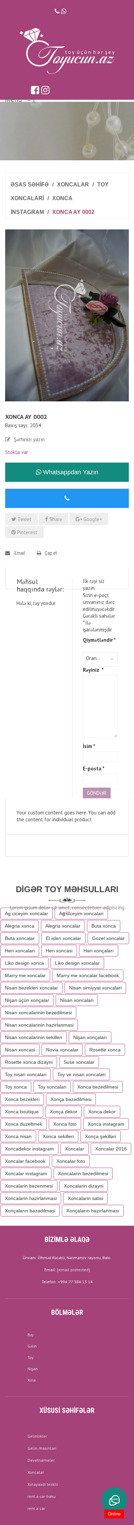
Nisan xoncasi (20, 1049)
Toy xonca (16, 1087)
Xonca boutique (22, 1111)
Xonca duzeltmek (23, 1124)
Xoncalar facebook (25, 1161)
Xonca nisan (18, 1136)
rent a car (36, 1508)
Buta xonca (103, 926)
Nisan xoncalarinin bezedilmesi (38, 1012)
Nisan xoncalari (76, 1000)
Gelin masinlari (41, 1448)
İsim (89, 746)
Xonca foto (65, 1124)
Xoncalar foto (70, 1161)
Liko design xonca (24, 963)
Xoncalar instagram (26, 1173)
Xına (31, 1380)
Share (55, 519)
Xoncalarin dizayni (83, 1186)
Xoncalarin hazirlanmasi (31, 1198)
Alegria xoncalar (62, 926)
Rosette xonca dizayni (29, 1062)
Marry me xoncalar (25, 975)
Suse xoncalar (79, 1062)
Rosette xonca (105, 1049)
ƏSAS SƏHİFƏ (30, 184)
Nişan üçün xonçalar (27, 1000)
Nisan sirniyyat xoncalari (95, 988)
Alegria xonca (19, 926)
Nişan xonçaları (90, 1037)
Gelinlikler (37, 1436)
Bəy (30, 1334)
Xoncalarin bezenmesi (29, 1186)
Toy (30, 1357)
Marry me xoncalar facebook (88, 975)
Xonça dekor (63, 1111)
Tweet (24, 519)
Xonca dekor (102, 1111)
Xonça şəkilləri (100, 1136)
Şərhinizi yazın (29, 439)
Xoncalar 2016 (111, 1148)
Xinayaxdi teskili (42, 1484)
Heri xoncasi (59, 950)
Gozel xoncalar (108, 938)
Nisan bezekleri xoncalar (31, 988)
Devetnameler (41, 1460)
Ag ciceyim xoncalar (26, 913)
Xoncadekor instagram (29, 1148)
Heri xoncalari (20, 950)
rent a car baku (41, 1496)
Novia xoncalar (62, 1049)
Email (19, 553)
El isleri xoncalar (63, 938)
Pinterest (26, 532)
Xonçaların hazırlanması (92, 1210)
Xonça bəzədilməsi (71, 1099)
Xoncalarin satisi (85, 1198)
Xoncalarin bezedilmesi (83, 1173)
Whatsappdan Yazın (69, 472)
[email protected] (73, 1269)
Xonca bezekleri (22, 1099)
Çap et (51, 553)
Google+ (92, 519)
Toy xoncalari (52, 1087)
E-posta (93, 768)
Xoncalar (73, 184)
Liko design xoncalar (77, 963)
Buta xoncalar (20, 938)
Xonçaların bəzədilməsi (30, 1210)
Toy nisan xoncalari (25, 1074)
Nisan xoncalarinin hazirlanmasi (39, 1025)
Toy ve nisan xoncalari (81, 1074)
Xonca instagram (106, 1124)
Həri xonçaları (98, 950)
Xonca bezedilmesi (97, 1087)
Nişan (32, 1368)
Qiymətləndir (99, 640)
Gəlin (32, 1346)
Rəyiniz (93, 670)
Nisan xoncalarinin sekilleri (33, 1037)
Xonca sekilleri (58, 1136)
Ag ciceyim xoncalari (81, 913)
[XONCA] (67, 315)
